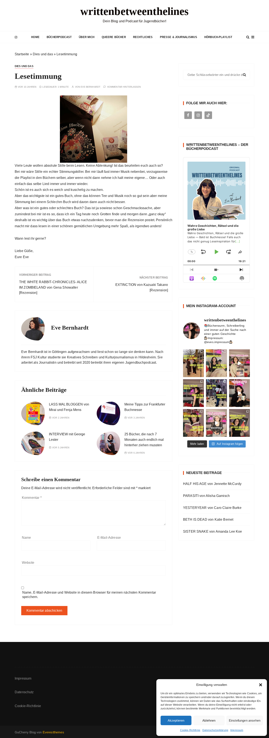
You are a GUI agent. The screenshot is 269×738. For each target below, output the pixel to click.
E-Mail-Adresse (109, 537)
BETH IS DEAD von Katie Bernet (208, 519)
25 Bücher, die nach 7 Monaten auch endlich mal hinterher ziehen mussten (144, 439)
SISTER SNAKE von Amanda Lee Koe (212, 531)
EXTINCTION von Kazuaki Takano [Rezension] (141, 287)
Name (26, 537)
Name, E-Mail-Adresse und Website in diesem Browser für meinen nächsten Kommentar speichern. (89, 595)
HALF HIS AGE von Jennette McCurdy (212, 484)
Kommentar (32, 497)
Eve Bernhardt (90, 87)
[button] (260, 685)
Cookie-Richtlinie (190, 730)
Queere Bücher (114, 37)
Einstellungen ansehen (244, 720)
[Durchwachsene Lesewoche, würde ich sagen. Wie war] (239, 393)
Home (35, 37)
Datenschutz (24, 692)
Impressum (236, 730)
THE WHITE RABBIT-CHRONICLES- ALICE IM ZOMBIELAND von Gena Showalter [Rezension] (53, 287)
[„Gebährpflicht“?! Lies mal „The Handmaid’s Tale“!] (239, 423)
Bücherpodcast (59, 37)
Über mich (86, 37)
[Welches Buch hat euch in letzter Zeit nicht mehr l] (193, 423)
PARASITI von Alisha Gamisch (206, 496)
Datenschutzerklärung (215, 730)
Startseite (22, 54)
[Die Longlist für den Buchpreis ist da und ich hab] (216, 423)
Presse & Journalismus (178, 37)
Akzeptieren (176, 720)
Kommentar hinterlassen (124, 87)
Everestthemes (53, 732)
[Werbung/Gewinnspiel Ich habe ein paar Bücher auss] (239, 363)
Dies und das (43, 54)
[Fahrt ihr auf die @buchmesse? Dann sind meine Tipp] (216, 393)
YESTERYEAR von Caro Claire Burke (212, 508)
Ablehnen (208, 720)
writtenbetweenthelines (134, 11)
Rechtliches (143, 37)
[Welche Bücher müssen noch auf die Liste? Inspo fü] (193, 393)
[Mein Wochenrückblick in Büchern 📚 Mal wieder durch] (216, 363)
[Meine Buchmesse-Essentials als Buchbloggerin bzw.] (193, 363)
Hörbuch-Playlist (218, 37)
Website (28, 562)
